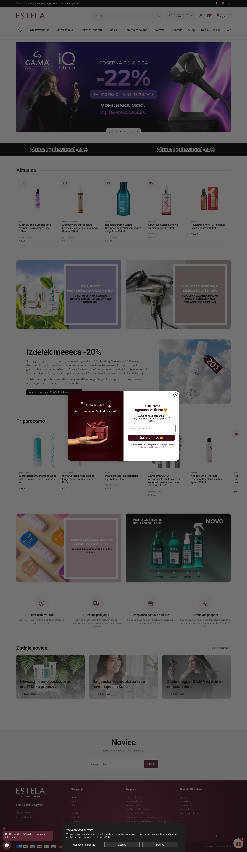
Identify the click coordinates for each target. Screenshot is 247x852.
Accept (122, 844)
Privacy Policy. (104, 837)
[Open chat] (7, 845)
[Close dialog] (176, 395)
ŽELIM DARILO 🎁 (151, 438)
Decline (160, 844)
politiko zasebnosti (156, 447)
